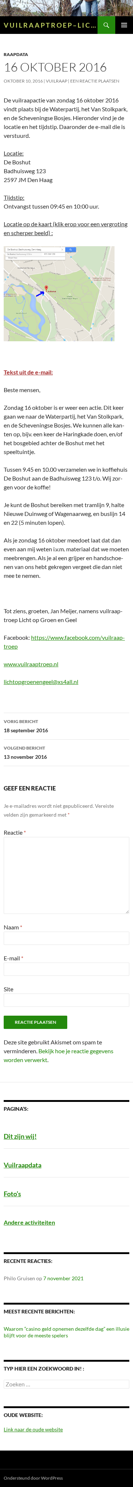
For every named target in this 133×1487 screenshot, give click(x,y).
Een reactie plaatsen (94, 81)
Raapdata (16, 54)
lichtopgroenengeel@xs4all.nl (41, 681)
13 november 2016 (25, 752)
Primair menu (124, 25)
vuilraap (56, 81)
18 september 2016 (26, 726)
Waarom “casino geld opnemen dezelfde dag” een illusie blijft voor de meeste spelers (66, 1332)
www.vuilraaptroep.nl (31, 663)
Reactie (15, 832)
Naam (13, 927)
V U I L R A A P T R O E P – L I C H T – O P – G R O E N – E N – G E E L (51, 25)
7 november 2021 (63, 1278)
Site (8, 988)
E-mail (13, 957)
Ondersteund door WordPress (33, 1478)
